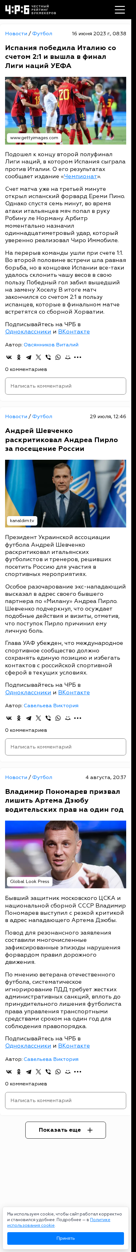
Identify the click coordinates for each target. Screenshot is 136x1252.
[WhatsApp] (58, 357)
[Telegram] (29, 357)
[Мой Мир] (68, 357)
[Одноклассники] (19, 357)
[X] (38, 357)
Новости (16, 34)
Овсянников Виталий (51, 345)
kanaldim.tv (22, 520)
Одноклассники (28, 331)
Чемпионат (80, 176)
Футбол (42, 34)
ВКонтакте (74, 331)
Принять (65, 1238)
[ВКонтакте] (9, 357)
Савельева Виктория (51, 706)
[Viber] (48, 357)
